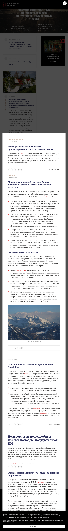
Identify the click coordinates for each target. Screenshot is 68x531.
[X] (15, 169)
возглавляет (22, 271)
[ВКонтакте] (9, 169)
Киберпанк (11, 139)
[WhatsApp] (21, 169)
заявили (43, 413)
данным (41, 482)
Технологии (19, 139)
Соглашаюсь (34, 527)
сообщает (45, 196)
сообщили (28, 374)
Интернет (18, 357)
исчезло (36, 408)
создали (22, 153)
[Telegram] (18, 169)
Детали (22, 433)
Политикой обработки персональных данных (48, 520)
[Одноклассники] (12, 169)
